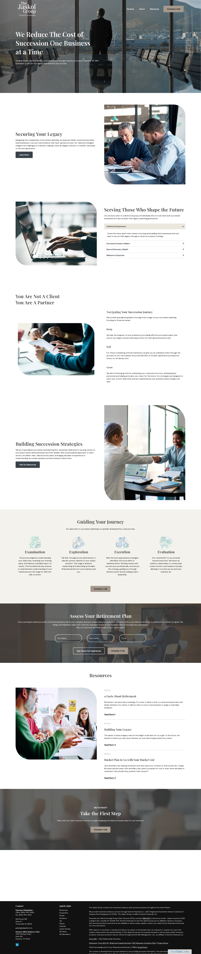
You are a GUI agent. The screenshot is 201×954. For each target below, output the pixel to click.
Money (62, 924)
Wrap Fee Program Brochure (120, 943)
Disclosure (93, 943)
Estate (61, 915)
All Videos (63, 932)
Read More (109, 714)
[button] (130, 9)
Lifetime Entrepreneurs (116, 226)
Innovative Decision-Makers (118, 243)
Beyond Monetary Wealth (117, 249)
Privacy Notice (162, 943)
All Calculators (64, 934)
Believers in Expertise (115, 255)
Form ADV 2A (103, 943)
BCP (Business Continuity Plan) (144, 943)
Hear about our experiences (89, 651)
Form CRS (93, 939)
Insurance (63, 918)
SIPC (149, 918)
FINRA (144, 918)
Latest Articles (64, 929)
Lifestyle (62, 926)
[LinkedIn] (17, 944)
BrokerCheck (142, 947)
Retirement (63, 910)
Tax (60, 921)
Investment (63, 913)
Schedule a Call (117, 651)
